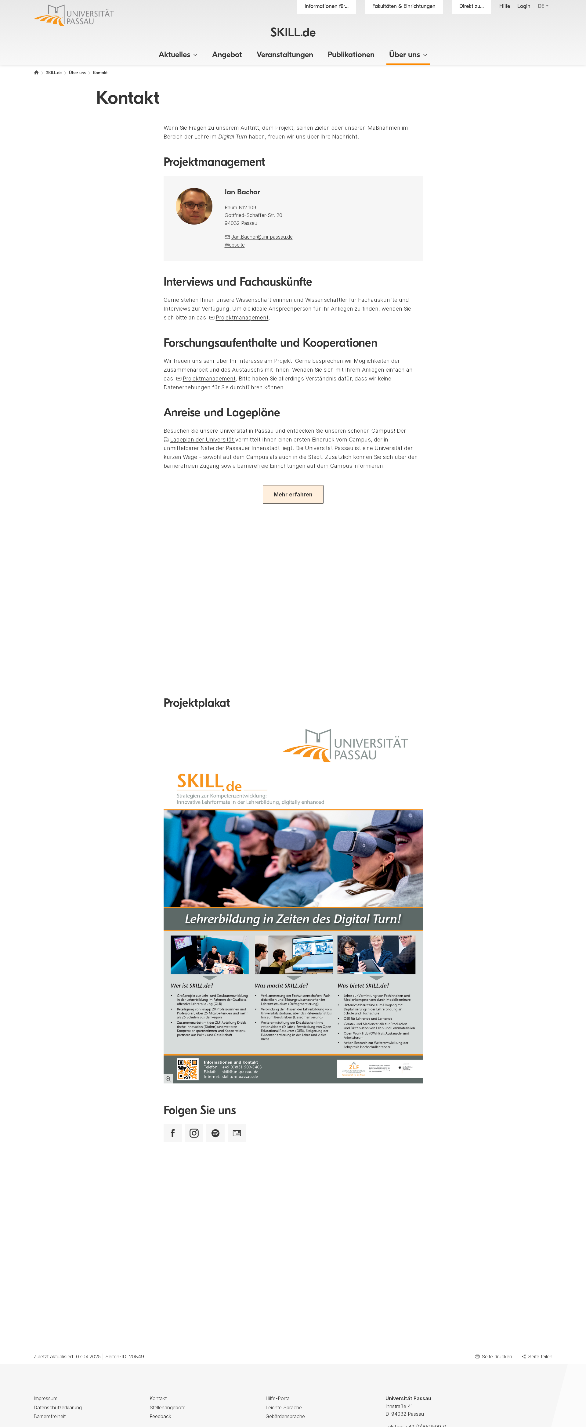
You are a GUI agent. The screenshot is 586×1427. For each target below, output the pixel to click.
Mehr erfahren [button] (293, 494)
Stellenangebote (168, 1407)
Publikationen (351, 55)
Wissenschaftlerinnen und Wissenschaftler (291, 300)
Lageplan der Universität (202, 439)
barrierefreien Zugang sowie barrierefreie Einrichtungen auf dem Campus (258, 466)
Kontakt (158, 1398)
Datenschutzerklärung (58, 1407)
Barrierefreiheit (50, 1416)
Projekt (242, 317)
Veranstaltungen (285, 55)
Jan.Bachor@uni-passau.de (262, 237)
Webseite (235, 245)
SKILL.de (293, 33)
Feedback (160, 1416)
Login (523, 6)
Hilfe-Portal (278, 1398)
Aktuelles (174, 55)
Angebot (227, 55)
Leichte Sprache (284, 1407)
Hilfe (504, 6)
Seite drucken (497, 1356)
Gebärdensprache (285, 1416)
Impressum (45, 1398)
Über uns (404, 55)
